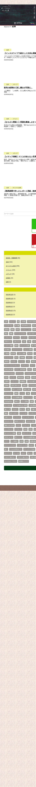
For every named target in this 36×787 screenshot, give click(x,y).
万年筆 (23, 321)
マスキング (25, 365)
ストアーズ (8, 453)
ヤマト (18, 425)
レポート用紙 (9, 345)
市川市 (30, 353)
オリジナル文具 (17, 187)
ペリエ (22, 393)
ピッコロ (16, 453)
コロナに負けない (10, 457)
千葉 (28, 393)
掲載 (11, 333)
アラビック (26, 425)
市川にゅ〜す (9, 437)
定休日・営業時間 (11, 258)
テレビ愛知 (24, 401)
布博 (19, 433)
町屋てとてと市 (19, 421)
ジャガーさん (9, 325)
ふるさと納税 (21, 353)
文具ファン (8, 417)
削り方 (22, 409)
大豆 (24, 341)
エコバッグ (14, 381)
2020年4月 (9, 310)
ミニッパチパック (28, 417)
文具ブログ (17, 341)
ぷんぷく (12, 321)
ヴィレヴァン (9, 357)
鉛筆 (16, 345)
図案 (16, 393)
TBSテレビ (8, 341)
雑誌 (6, 333)
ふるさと (29, 357)
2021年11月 (9, 294)
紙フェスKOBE (16, 389)
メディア (15, 84)
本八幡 (17, 325)
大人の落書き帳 (17, 397)
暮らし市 (7, 409)
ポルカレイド (9, 421)
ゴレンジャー (9, 393)
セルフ (23, 453)
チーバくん (19, 373)
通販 (12, 329)
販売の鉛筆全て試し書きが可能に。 (18, 88)
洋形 (30, 429)
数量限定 (23, 381)
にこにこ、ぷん (26, 329)
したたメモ (8, 337)
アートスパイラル (20, 333)
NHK (17, 329)
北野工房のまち (15, 385)
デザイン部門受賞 (20, 369)
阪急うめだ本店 (9, 425)
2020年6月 (9, 302)
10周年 (7, 381)
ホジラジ (12, 377)
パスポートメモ (22, 445)
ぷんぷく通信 (28, 349)
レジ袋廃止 (14, 441)
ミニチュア (17, 417)
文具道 (28, 377)
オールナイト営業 (10, 433)
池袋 (26, 441)
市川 (16, 357)
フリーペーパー (17, 349)
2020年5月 (9, 306)
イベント (15, 119)
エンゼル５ (8, 405)
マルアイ (16, 337)
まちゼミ (15, 409)
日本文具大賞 (9, 369)
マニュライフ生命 (29, 449)
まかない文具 (30, 421)
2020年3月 (9, 314)
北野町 (7, 385)
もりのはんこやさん (10, 461)
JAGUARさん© (26, 325)
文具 (7, 50)
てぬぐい (7, 397)
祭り (6, 449)
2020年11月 (9, 298)
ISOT (29, 369)
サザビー (7, 389)
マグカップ (18, 429)
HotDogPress (8, 401)
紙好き (17, 401)
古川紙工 (7, 349)
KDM (6, 377)
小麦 (29, 341)
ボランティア (27, 433)
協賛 (31, 401)
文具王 (25, 385)
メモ (28, 361)
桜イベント (18, 437)
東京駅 (13, 353)
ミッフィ (24, 337)
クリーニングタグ (10, 445)
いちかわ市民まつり (16, 449)
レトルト (21, 361)
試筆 (21, 441)
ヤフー (7, 441)
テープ (32, 365)
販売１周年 (27, 389)
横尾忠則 (20, 377)
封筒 (25, 429)
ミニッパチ (23, 413)
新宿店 (7, 361)
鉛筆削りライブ (23, 461)
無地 (6, 413)
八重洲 (7, 353)
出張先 (8, 278)
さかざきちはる (9, 373)
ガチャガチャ (14, 413)
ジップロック (9, 429)
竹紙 (28, 409)
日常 (7, 282)
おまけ (31, 445)
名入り (30, 453)
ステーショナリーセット (12, 365)
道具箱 (7, 329)
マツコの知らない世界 (20, 405)
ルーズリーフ (28, 397)
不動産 (22, 357)
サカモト (13, 361)
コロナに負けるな (23, 457)
